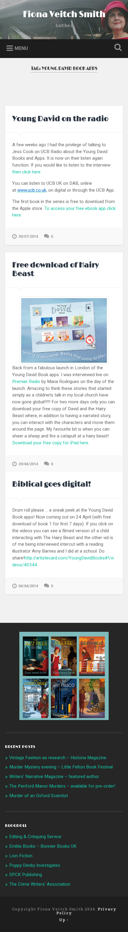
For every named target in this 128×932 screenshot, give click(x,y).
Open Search (117, 48)
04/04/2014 (28, 586)
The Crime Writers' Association (39, 884)
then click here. (26, 172)
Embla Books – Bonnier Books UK (43, 846)
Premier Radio (26, 381)
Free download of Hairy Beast (55, 269)
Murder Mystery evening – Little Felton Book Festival (61, 767)
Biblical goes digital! (51, 484)
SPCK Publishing (25, 874)
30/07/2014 (28, 236)
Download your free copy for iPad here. (50, 443)
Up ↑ (64, 919)
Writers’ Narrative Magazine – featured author (54, 776)
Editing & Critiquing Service (35, 836)
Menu (21, 48)
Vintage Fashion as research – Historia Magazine (57, 757)
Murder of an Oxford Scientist (38, 795)
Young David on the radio (60, 119)
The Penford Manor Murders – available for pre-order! (62, 786)
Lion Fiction (20, 855)
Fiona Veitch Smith (64, 15)
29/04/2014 (28, 464)
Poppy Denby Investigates (34, 865)
